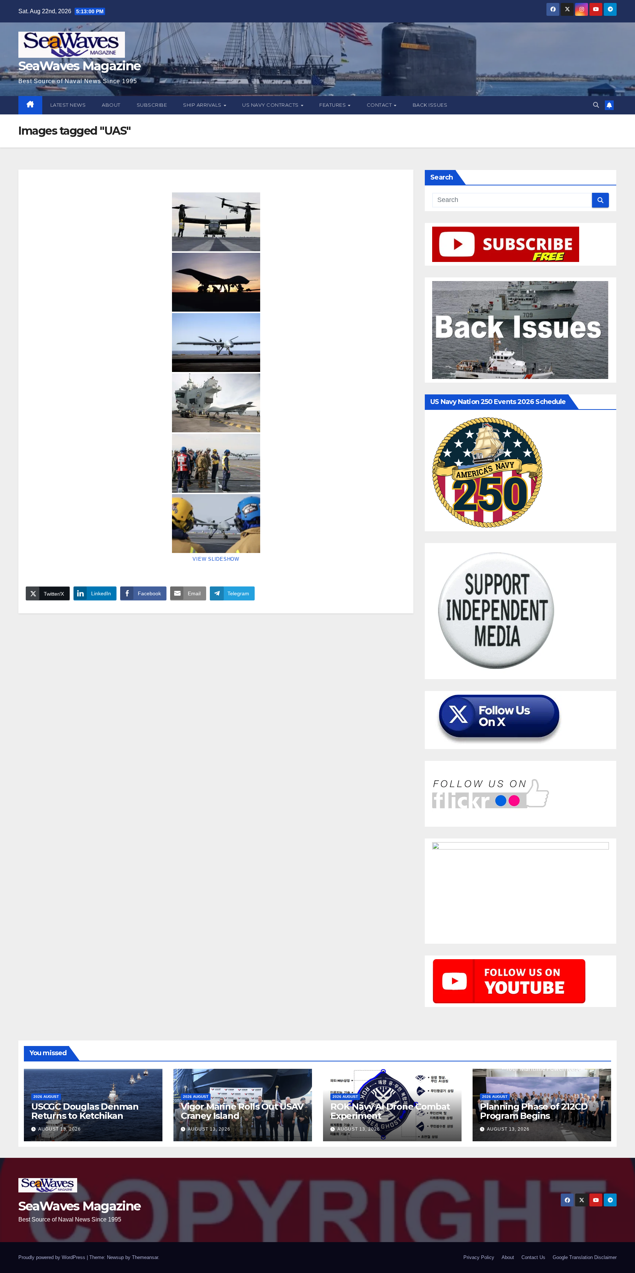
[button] (596, 105)
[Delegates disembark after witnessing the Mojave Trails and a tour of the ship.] (215, 221)
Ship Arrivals (203, 105)
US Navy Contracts (271, 105)
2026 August (46, 1097)
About (111, 105)
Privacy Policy (478, 1257)
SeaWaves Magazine (79, 66)
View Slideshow (216, 559)
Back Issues (430, 105)
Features (333, 105)
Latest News (68, 105)
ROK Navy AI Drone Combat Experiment (390, 1111)
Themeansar (145, 1257)
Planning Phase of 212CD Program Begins (533, 1111)
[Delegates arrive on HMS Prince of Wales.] (215, 463)
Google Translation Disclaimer (585, 1257)
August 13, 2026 (59, 1129)
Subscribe (152, 105)
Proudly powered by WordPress (52, 1257)
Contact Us (533, 1257)
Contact (380, 105)
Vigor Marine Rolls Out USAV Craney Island (242, 1111)
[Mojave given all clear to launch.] (215, 342)
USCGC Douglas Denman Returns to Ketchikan (85, 1111)
